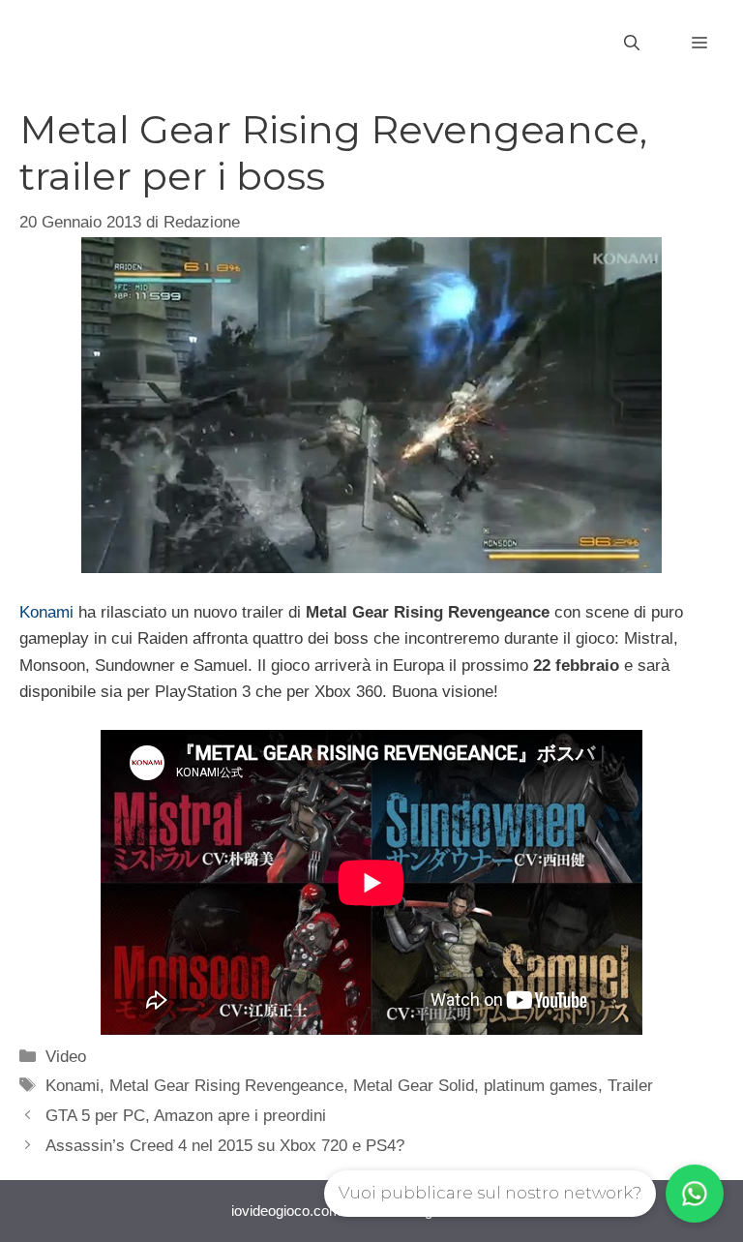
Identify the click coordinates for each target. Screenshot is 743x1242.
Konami (46, 612)
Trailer (630, 1085)
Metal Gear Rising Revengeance (226, 1085)
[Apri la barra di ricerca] (632, 43)
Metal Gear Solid (413, 1085)
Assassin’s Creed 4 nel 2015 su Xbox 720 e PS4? (224, 1145)
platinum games (541, 1085)
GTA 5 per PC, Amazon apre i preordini (185, 1115)
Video (65, 1056)
